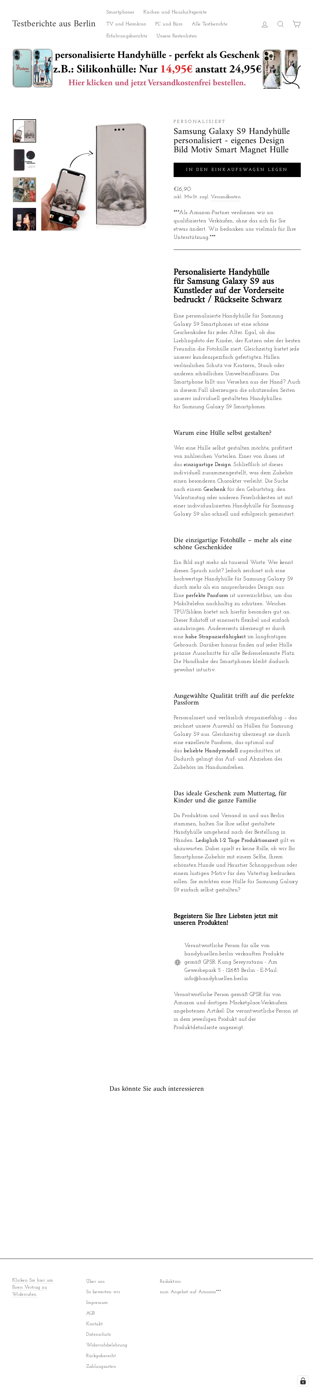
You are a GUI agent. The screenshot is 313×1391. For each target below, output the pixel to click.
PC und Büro (168, 24)
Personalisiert (200, 122)
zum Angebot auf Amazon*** (190, 1292)
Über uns (95, 1281)
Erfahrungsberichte (126, 36)
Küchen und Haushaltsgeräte (175, 12)
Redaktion (170, 1281)
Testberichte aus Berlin (54, 24)
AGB (90, 1313)
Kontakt (94, 1324)
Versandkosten (226, 197)
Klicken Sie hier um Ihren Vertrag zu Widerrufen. (32, 1287)
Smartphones (120, 12)
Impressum (97, 1302)
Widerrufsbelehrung (106, 1345)
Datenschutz (98, 1334)
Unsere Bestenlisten (176, 36)
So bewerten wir (103, 1292)
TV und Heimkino (126, 24)
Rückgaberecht (101, 1356)
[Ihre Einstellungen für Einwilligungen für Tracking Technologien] (303, 1381)
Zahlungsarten (101, 1366)
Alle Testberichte (210, 24)
